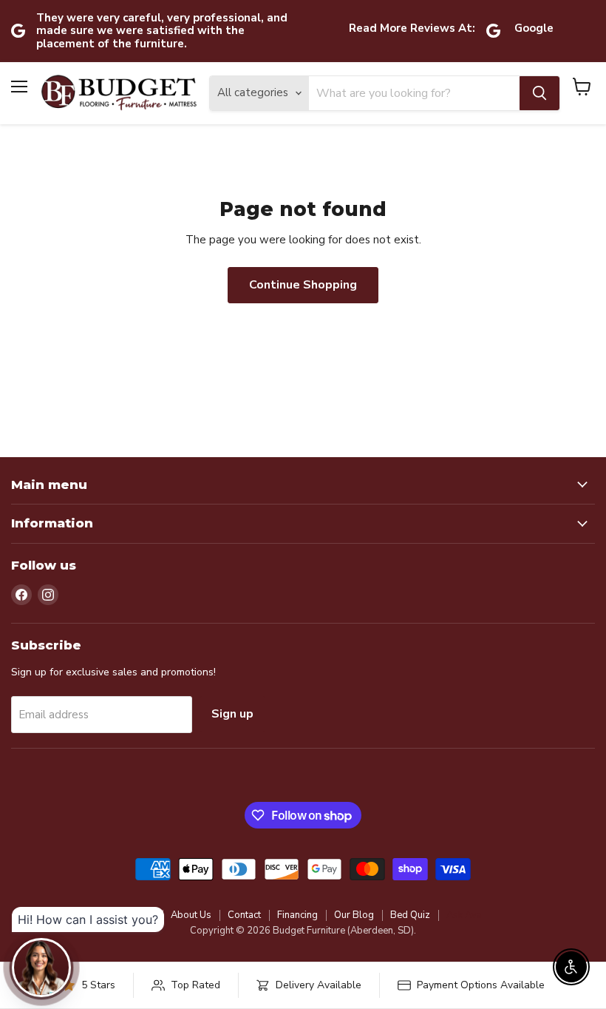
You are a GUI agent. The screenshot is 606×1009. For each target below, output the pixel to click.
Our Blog (354, 915)
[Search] (539, 93)
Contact (244, 915)
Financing (297, 915)
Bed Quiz (410, 915)
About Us (191, 915)
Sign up (232, 714)
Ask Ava (464, 915)
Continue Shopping (303, 285)
